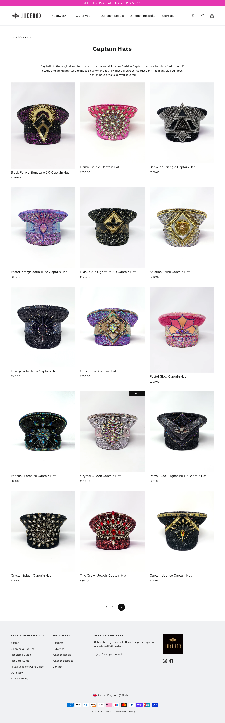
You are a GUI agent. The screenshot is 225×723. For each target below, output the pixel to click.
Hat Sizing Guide (21, 654)
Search (15, 642)
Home (14, 37)
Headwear (59, 16)
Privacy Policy (19, 678)
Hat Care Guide (20, 660)
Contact (168, 16)
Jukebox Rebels (112, 16)
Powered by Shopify (125, 711)
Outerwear (84, 16)
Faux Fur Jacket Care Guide (27, 666)
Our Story (17, 672)
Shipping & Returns (22, 648)
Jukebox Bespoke (142, 16)
